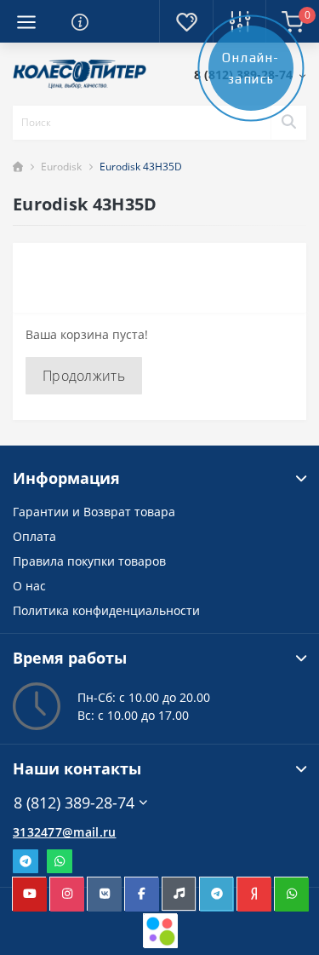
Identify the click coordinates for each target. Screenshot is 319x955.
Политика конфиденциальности (106, 610)
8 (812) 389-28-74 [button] (74, 803)
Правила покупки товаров (89, 561)
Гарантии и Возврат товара (94, 511)
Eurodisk (61, 166)
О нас (29, 586)
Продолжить (84, 375)
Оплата (34, 536)
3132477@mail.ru (65, 832)
